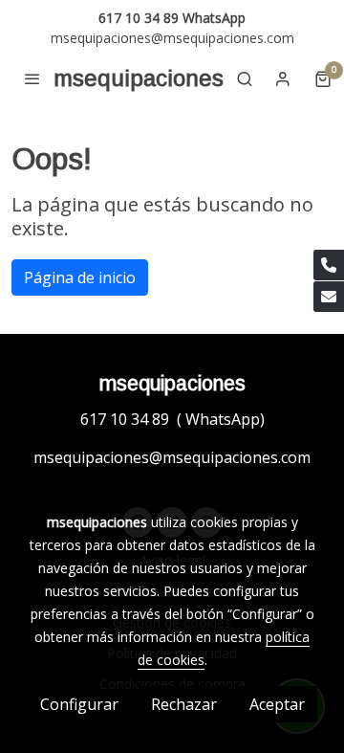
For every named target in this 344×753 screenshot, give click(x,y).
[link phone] (328, 265)
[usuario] (283, 78)
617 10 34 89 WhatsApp (172, 18)
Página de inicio (80, 277)
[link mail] (328, 296)
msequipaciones (139, 78)
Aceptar (277, 704)
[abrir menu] (32, 78)
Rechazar (184, 704)
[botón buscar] (244, 78)
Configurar (79, 704)
